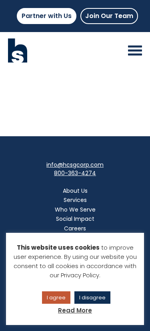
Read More (75, 310)
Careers (75, 228)
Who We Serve (75, 210)
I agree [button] (56, 297)
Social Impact (75, 219)
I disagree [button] (92, 297)
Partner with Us (47, 15)
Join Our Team (109, 15)
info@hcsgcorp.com (75, 165)
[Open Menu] (135, 51)
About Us (75, 191)
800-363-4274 (75, 173)
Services (75, 200)
